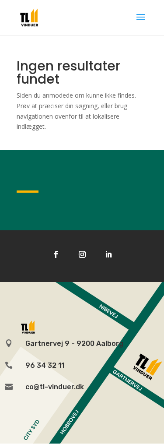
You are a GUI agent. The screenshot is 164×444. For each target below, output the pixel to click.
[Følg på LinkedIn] (108, 254)
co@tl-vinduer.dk (54, 387)
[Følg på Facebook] (56, 254)
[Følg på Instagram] (82, 254)
